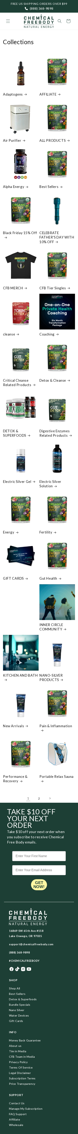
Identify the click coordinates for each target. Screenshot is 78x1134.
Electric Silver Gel (17, 481)
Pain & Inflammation (55, 726)
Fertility (45, 532)
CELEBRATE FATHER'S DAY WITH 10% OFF (56, 237)
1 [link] (28, 798)
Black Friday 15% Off (20, 233)
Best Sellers (48, 187)
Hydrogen (15, 602)
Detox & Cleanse (52, 380)
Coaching (47, 334)
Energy (8, 532)
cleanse (9, 334)
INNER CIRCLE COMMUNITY (51, 627)
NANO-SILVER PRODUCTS (51, 677)
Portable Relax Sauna (56, 776)
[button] (8, 21)
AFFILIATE (47, 94)
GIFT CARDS (13, 578)
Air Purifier (12, 140)
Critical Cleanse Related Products (17, 382)
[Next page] (49, 798)
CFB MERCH (13, 288)
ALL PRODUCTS (52, 140)
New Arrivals (13, 726)
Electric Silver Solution (50, 483)
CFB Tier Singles (52, 288)
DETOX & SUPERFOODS (14, 433)
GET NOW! (39, 884)
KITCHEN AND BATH (20, 675)
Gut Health (48, 578)
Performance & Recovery (15, 778)
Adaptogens (13, 94)
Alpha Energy (13, 187)
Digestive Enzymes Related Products (54, 433)
